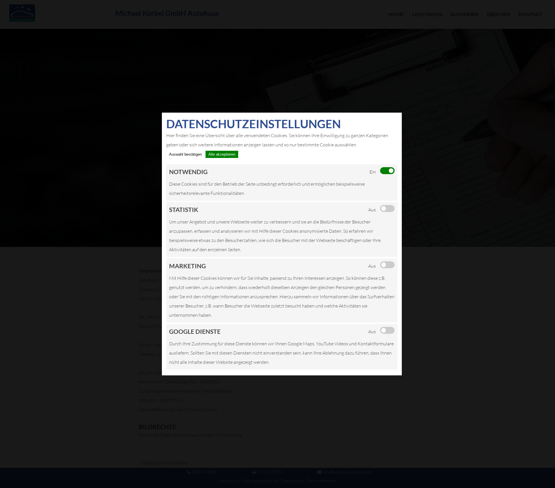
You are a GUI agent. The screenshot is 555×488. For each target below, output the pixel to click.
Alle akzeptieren (221, 154)
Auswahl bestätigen (185, 154)
